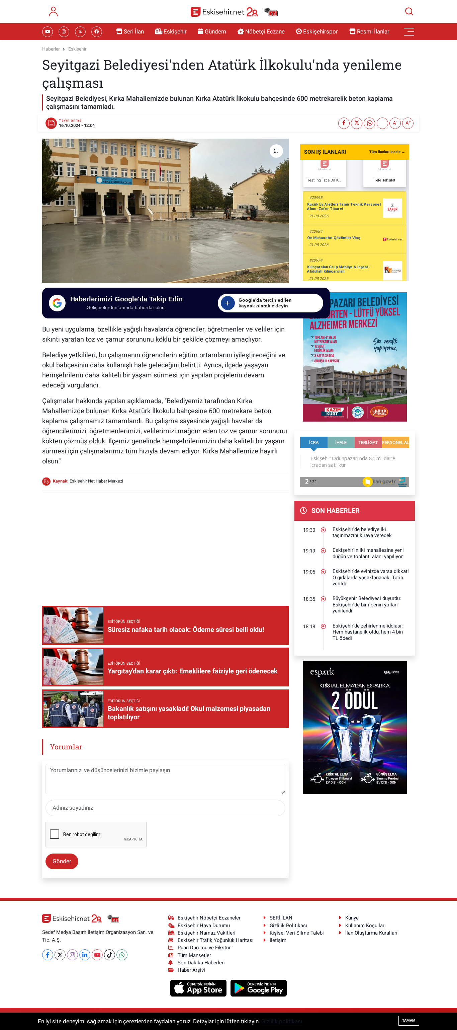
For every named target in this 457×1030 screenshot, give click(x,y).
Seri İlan (134, 31)
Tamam (409, 1020)
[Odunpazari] (355, 356)
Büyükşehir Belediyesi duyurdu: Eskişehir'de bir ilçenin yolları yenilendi (367, 604)
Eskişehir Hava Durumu (204, 926)
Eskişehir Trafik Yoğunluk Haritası (216, 940)
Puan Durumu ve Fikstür (204, 948)
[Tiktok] (109, 954)
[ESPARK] (355, 727)
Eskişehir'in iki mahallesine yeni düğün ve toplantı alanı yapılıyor (368, 553)
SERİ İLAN (281, 918)
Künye (352, 918)
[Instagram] (72, 954)
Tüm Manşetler (194, 955)
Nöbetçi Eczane (265, 31)
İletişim (278, 940)
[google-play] (258, 987)
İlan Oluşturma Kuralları (371, 933)
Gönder (62, 861)
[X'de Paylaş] (356, 123)
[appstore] (199, 987)
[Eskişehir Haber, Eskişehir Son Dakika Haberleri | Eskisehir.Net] (234, 11)
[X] (60, 954)
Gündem (215, 31)
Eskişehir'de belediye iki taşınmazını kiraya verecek (362, 532)
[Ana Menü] (409, 32)
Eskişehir (175, 31)
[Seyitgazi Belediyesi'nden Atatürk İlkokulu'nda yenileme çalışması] (165, 211)
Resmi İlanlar (373, 31)
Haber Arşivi (191, 970)
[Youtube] (97, 954)
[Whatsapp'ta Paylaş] (369, 123)
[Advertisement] (165, 543)
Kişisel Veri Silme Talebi (297, 933)
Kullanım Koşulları (365, 926)
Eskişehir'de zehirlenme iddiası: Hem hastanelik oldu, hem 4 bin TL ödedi (368, 632)
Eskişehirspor (320, 31)
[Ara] (409, 11)
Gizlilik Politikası (288, 926)
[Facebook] (47, 954)
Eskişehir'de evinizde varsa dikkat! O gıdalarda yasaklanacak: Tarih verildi (371, 577)
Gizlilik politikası (281, 1021)
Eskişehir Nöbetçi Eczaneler (209, 918)
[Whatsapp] (121, 954)
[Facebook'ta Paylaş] (344, 123)
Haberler (51, 49)
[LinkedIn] (84, 954)
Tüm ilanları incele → (387, 152)
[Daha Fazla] (382, 123)
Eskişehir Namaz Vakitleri (207, 933)
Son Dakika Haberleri (201, 963)
